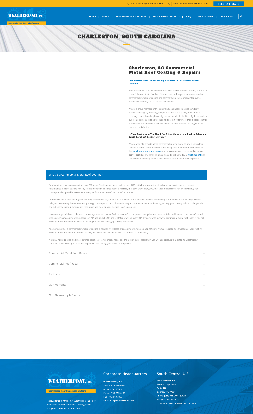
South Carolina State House (146, 151)
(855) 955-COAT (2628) (175, 395)
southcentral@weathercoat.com (179, 403)
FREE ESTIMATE (229, 4)
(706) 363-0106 (195, 154)
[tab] (126, 175)
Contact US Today (156, 137)
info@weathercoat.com (122, 400)
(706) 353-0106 (117, 393)
